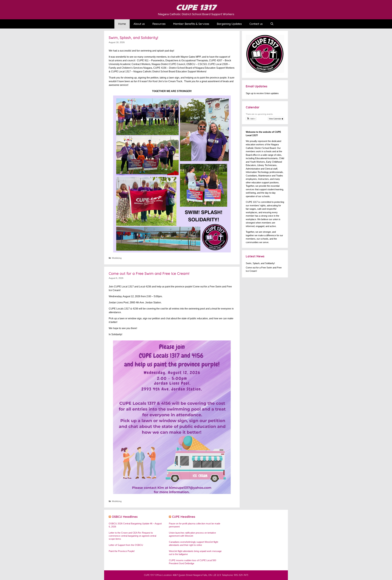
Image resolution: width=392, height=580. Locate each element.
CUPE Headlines (183, 517)
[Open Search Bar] (272, 24)
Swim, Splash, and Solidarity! (133, 37)
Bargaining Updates (229, 24)
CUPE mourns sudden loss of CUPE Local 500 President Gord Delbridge (192, 562)
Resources (159, 24)
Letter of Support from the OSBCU (126, 545)
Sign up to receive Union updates (262, 93)
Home (122, 24)
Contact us (256, 24)
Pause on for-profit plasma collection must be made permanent (194, 525)
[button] (251, 118)
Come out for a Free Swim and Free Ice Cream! (149, 273)
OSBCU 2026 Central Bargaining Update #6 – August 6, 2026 (135, 525)
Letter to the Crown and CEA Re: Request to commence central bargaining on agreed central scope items (132, 535)
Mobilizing (117, 258)
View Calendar (275, 118)
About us (139, 24)
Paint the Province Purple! (122, 551)
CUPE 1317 (196, 7)
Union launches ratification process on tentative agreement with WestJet (192, 534)
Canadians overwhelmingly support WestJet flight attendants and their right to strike (193, 543)
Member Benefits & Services (191, 24)
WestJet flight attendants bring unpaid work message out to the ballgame (195, 552)
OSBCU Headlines (125, 517)
